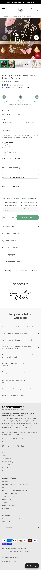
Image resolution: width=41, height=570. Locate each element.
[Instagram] (8, 446)
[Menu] (3, 9)
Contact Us (6, 502)
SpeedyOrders (11, 561)
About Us (5, 481)
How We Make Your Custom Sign (15, 484)
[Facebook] (3, 446)
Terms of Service (8, 465)
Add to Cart (28, 217)
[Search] (32, 9)
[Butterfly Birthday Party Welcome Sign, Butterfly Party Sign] (27, 64)
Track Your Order (8, 496)
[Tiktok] (13, 446)
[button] (4, 37)
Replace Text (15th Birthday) (13, 177)
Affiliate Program (8, 505)
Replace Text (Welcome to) (12, 159)
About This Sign (11, 226)
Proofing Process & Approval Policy (15, 490)
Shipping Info (10, 255)
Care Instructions (12, 248)
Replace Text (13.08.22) (10, 186)
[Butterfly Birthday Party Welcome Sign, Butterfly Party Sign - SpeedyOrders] (4, 64)
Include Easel (7, 142)
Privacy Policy (7, 462)
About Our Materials (13, 233)
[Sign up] (38, 528)
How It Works (10, 241)
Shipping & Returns (9, 493)
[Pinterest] (18, 446)
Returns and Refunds (13, 262)
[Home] (1, 16)
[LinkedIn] (22, 446)
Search (4, 456)
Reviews (5, 471)
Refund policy (7, 468)
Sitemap (5, 509)
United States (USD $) (9, 557)
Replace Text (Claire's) (11, 168)
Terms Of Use (7, 459)
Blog (4, 487)
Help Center (6, 499)
